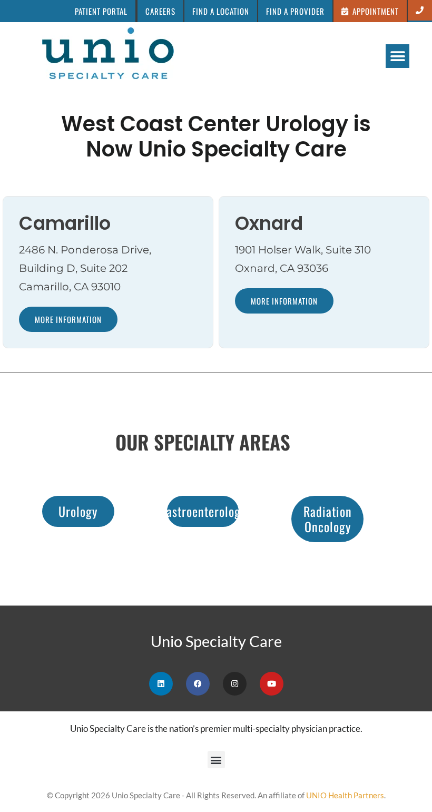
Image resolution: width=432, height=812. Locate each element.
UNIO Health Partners (345, 795)
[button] (370, 11)
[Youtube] (271, 684)
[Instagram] (235, 684)
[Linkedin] (161, 684)
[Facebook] (198, 684)
